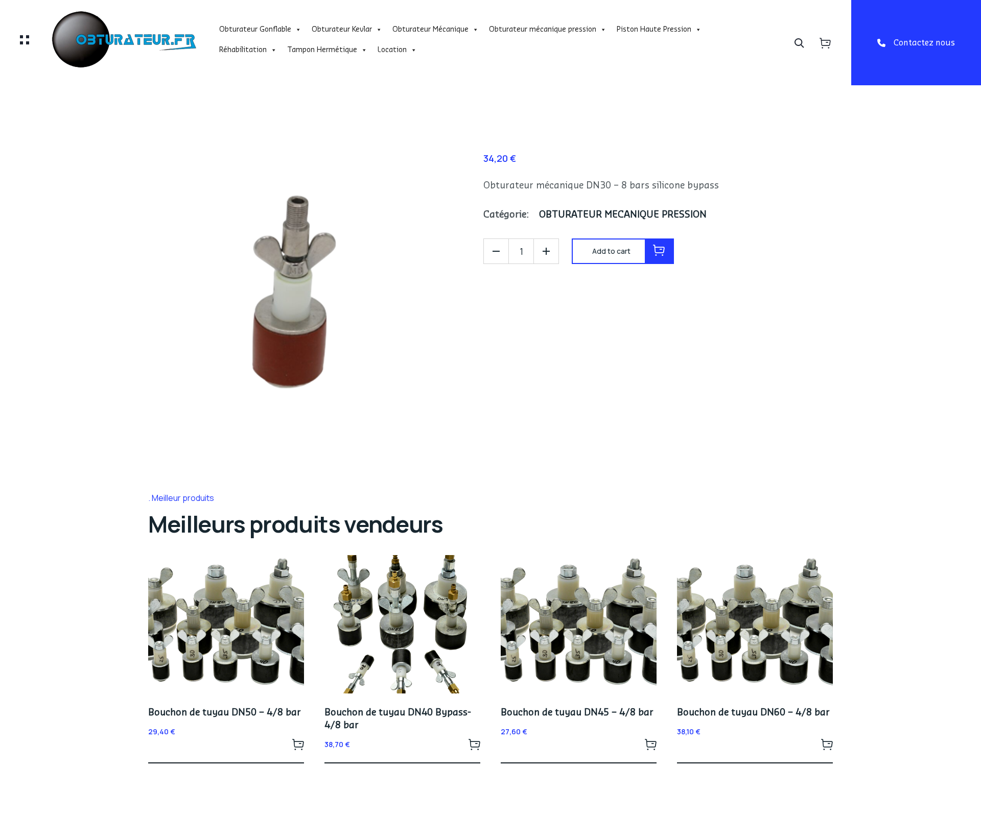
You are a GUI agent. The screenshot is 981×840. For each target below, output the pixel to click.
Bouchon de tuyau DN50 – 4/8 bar (224, 712)
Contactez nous (924, 43)
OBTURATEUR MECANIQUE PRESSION (623, 214)
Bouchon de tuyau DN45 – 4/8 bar (577, 712)
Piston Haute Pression (654, 29)
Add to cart (298, 744)
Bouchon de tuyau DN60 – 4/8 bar (753, 712)
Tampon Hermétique (322, 50)
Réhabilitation (243, 50)
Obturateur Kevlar (342, 29)
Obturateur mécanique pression (542, 29)
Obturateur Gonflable (255, 29)
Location (392, 50)
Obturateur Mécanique (430, 29)
